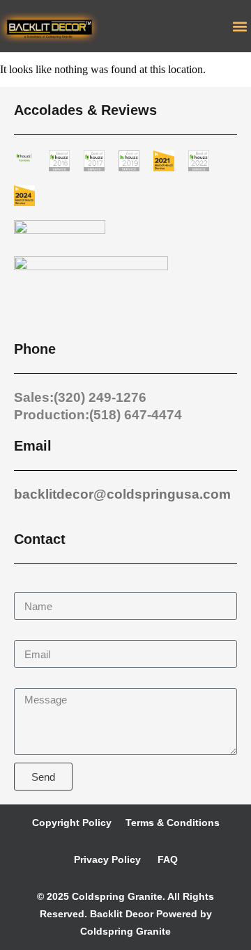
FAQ (166, 859)
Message (36, 681)
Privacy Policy (107, 859)
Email (28, 633)
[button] (239, 26)
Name (29, 585)
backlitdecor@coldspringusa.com (122, 494)
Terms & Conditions (173, 822)
